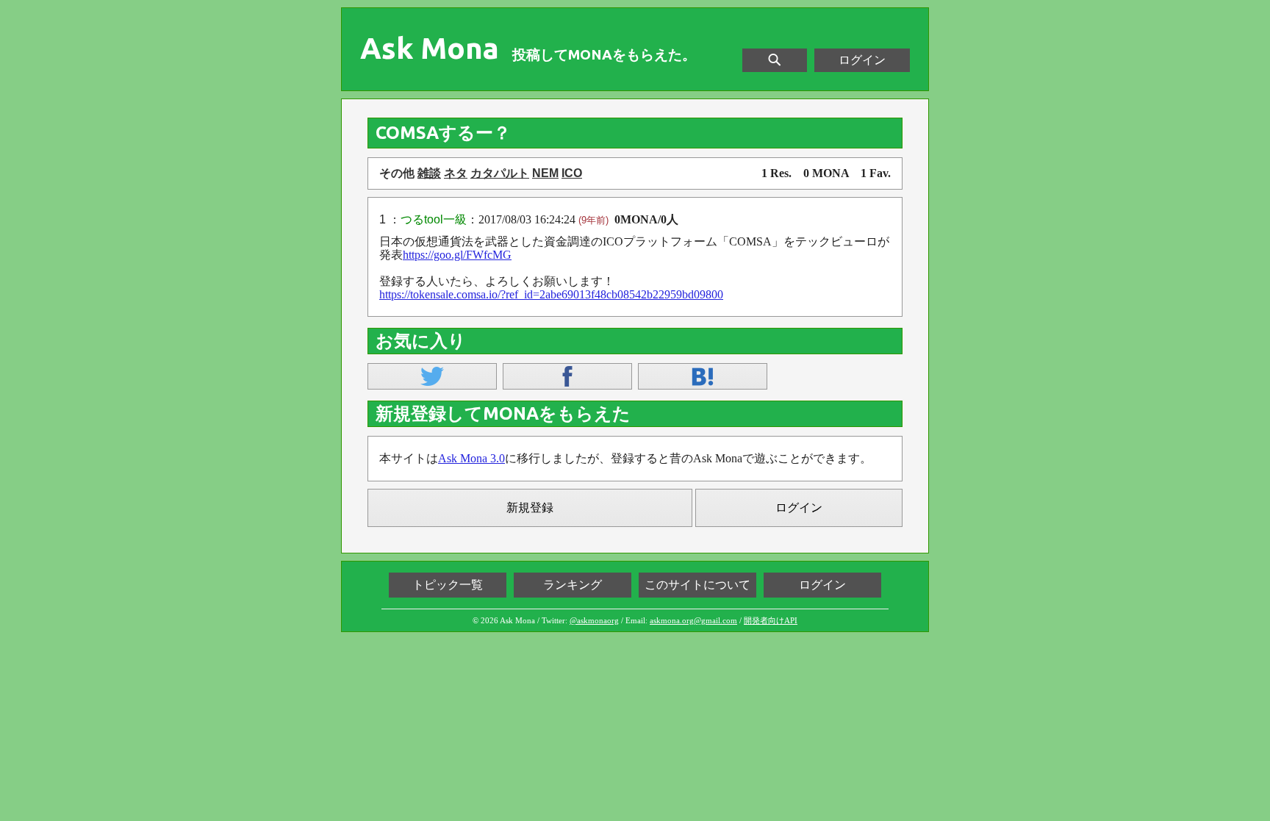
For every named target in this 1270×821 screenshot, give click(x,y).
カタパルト (499, 173)
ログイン (862, 60)
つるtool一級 (434, 219)
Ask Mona (429, 48)
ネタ (455, 173)
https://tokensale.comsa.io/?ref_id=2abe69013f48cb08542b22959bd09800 (551, 294)
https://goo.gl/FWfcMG (457, 254)
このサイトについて (697, 584)
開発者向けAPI (770, 620)
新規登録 (529, 507)
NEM (545, 173)
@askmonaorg (594, 620)
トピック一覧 (447, 584)
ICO (572, 173)
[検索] (774, 60)
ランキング (572, 584)
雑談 (429, 173)
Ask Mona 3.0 (471, 458)
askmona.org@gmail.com (693, 620)
